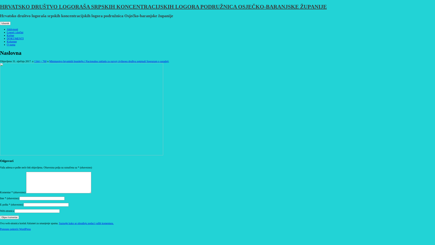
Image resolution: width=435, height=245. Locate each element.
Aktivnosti (12, 29)
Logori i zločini (15, 32)
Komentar (12, 192)
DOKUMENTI (15, 38)
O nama (11, 44)
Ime (9, 198)
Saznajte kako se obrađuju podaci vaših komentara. (86, 223)
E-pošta (11, 204)
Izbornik (5, 23)
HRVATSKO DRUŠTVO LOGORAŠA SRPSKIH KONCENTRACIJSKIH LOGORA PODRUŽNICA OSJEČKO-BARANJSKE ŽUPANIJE (163, 7)
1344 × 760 (40, 61)
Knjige (10, 35)
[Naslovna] (81, 154)
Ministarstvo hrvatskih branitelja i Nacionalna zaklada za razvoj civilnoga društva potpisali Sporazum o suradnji (109, 61)
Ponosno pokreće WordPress (15, 229)
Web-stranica (7, 210)
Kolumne (12, 41)
